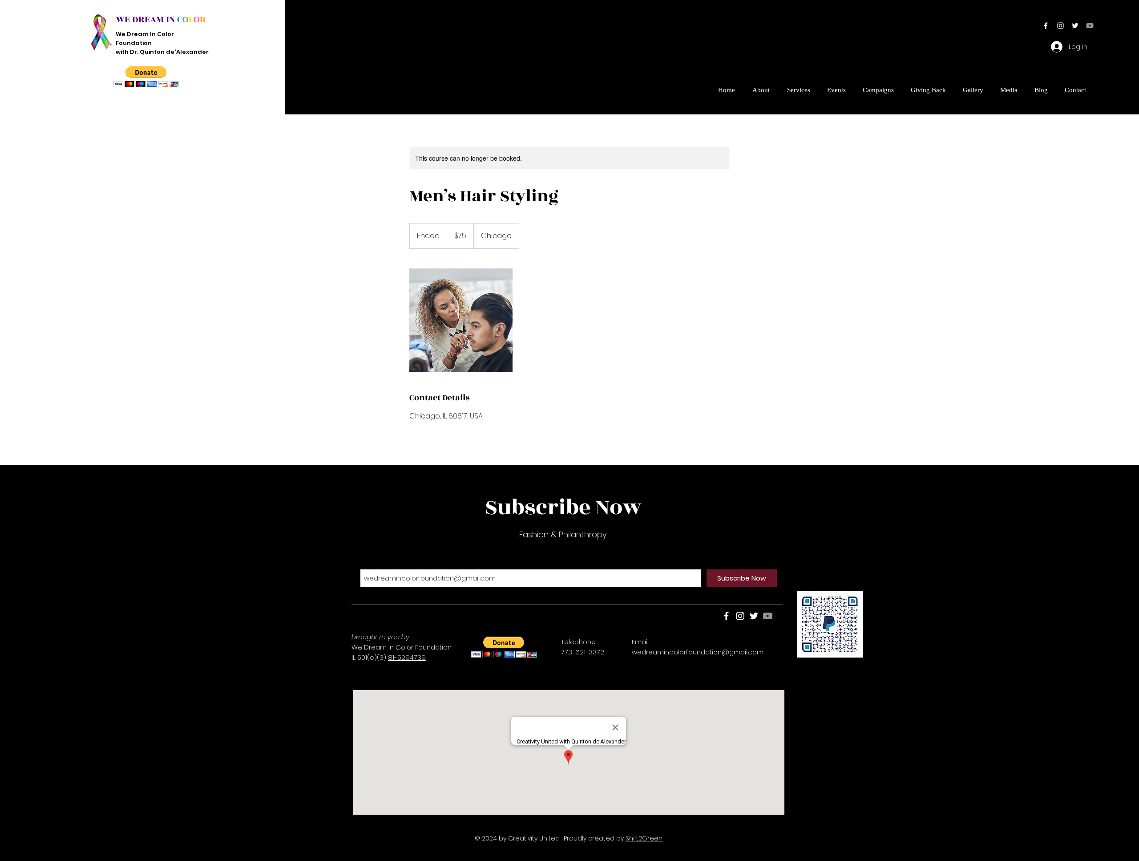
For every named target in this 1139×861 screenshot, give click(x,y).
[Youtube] (1090, 25)
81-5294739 (407, 657)
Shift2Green (644, 838)
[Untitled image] (461, 320)
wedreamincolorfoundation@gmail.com (697, 652)
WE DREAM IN (145, 19)
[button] (146, 76)
